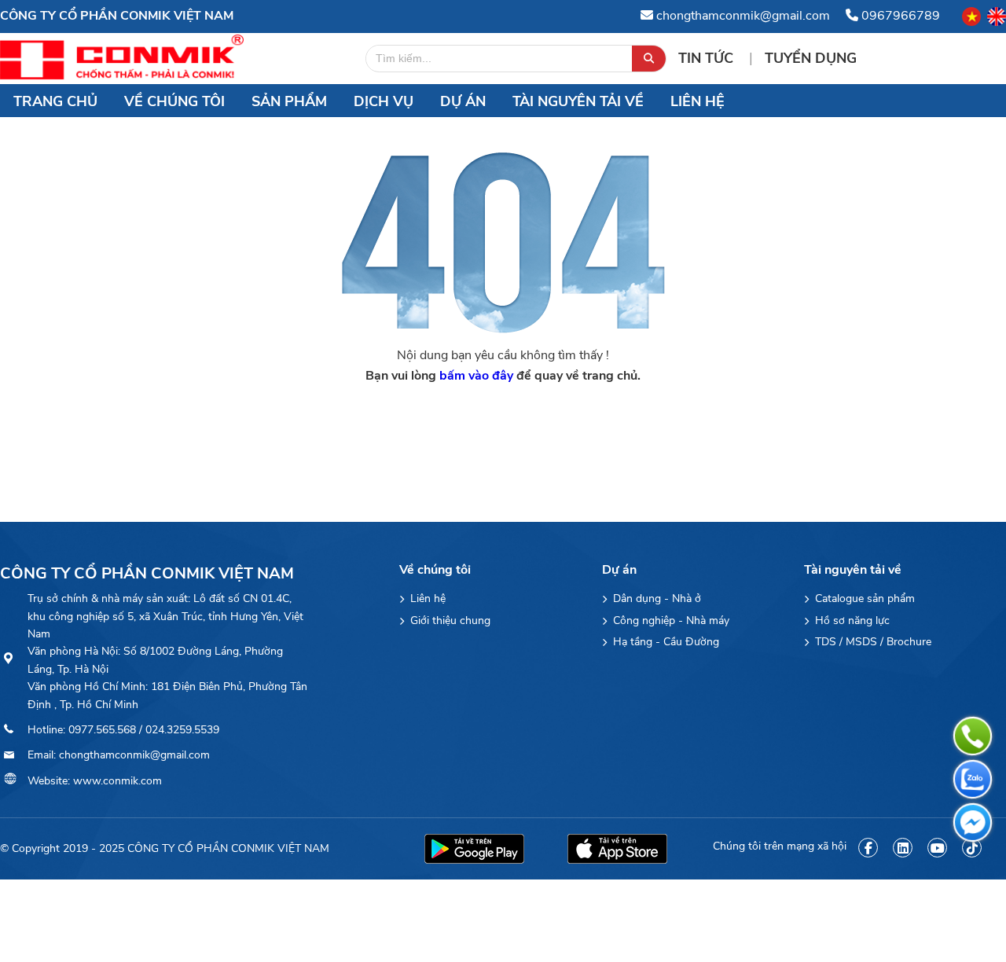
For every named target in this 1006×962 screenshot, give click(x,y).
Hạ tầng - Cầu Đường (664, 641)
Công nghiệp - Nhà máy (669, 620)
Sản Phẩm (289, 101)
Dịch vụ (383, 101)
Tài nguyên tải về (578, 101)
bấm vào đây (476, 375)
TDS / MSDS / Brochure (871, 641)
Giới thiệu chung (448, 620)
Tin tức (707, 58)
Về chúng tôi (174, 101)
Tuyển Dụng (811, 58)
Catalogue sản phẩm (863, 598)
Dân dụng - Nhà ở (655, 598)
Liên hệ (697, 101)
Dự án (463, 101)
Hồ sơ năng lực (851, 620)
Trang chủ (55, 101)
